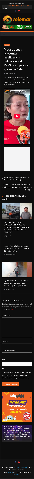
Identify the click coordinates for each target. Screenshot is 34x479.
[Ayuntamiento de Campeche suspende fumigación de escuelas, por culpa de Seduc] (17, 263)
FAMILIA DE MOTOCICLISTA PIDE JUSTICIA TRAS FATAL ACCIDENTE (18, 7)
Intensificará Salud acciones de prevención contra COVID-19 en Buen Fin (16, 248)
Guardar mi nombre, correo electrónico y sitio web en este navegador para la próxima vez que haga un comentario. (16, 375)
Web (3, 359)
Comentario (7, 315)
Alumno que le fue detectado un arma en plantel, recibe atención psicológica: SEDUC (16, 187)
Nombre (5, 341)
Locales (7, 45)
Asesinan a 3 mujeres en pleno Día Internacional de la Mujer (16, 178)
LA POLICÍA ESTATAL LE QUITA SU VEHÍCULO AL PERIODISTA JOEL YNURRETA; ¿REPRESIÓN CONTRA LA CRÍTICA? (17, 227)
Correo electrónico (9, 350)
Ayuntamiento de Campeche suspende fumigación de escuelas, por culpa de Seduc (16, 283)
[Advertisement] (17, 159)
